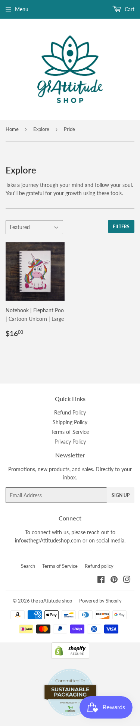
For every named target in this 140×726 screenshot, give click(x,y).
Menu (21, 9)
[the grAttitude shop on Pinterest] (114, 580)
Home (12, 129)
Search (28, 566)
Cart (128, 9)
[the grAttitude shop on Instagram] (127, 580)
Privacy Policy (70, 441)
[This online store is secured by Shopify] (70, 657)
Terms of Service (70, 432)
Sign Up (121, 495)
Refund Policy (70, 412)
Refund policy (99, 566)
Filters (121, 226)
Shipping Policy (70, 422)
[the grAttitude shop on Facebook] (101, 580)
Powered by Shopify (100, 601)
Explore (41, 129)
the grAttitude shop (51, 601)
